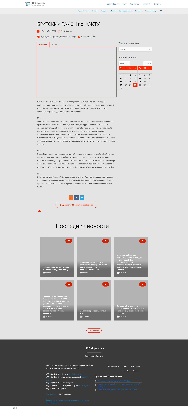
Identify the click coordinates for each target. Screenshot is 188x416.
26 (130, 85)
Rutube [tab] (54, 44)
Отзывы (95, 11)
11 (125, 78)
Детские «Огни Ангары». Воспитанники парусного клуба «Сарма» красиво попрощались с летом (131, 309)
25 (126, 85)
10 (121, 78)
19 (130, 82)
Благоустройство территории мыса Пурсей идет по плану (56, 268)
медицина (54, 37)
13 (135, 78)
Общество (65, 37)
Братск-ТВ (146, 4)
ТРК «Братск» (38, 3)
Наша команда (151, 11)
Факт (124, 4)
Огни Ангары (134, 4)
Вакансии (138, 11)
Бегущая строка (125, 11)
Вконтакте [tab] (43, 44)
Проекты (104, 11)
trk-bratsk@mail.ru (84, 386)
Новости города (113, 366)
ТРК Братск (66, 31)
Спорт (73, 37)
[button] (161, 11)
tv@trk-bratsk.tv (51, 394)
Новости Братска (112, 4)
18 (126, 82)
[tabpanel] (76, 72)
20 (135, 82)
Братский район (88, 37)
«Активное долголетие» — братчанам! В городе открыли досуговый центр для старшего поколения (93, 266)
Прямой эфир (83, 11)
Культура (45, 37)
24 (121, 85)
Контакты (157, 4)
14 (140, 78)
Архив (113, 11)
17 (121, 82)
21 (140, 82)
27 (135, 85)
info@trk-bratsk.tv (75, 374)
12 (130, 78)
